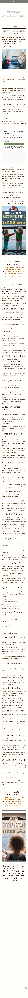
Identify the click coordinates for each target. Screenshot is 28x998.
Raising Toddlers (20, 920)
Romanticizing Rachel (14, 14)
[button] (14, 1)
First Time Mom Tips (12, 920)
